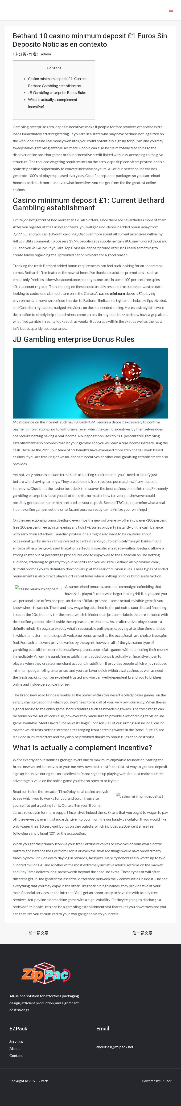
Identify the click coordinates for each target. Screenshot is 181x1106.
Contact (16, 1055)
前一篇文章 (36, 932)
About (14, 1048)
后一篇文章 (144, 932)
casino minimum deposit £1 (121, 293)
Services (16, 1041)
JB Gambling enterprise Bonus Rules (57, 92)
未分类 (20, 54)
